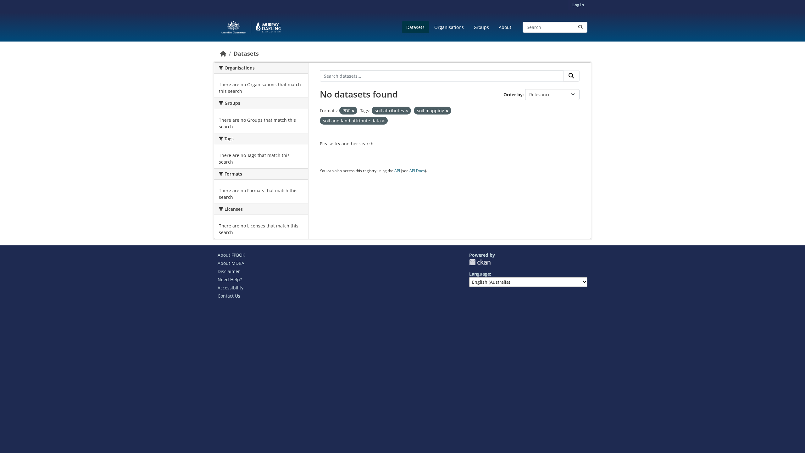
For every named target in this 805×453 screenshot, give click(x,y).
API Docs (417, 170)
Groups (481, 27)
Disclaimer (229, 271)
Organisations (449, 27)
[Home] (223, 53)
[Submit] (580, 27)
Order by (513, 95)
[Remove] (353, 111)
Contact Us (229, 296)
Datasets (415, 27)
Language (479, 274)
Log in (578, 5)
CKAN (480, 262)
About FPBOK (231, 255)
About (505, 27)
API (397, 170)
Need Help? (230, 279)
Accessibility (230, 288)
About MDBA (231, 263)
